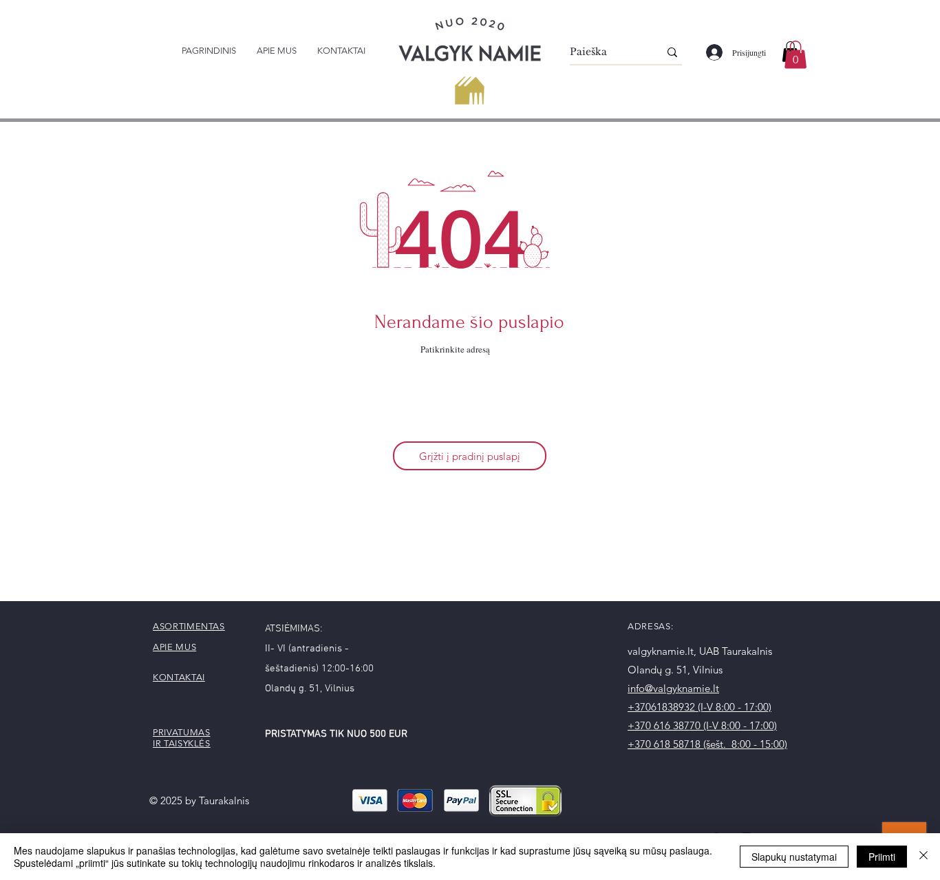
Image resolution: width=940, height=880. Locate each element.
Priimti (881, 856)
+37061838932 (663, 706)
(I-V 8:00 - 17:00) (734, 706)
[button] (795, 55)
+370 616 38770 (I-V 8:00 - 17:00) (702, 725)
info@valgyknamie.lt (673, 688)
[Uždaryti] (923, 856)
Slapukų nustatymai (794, 856)
